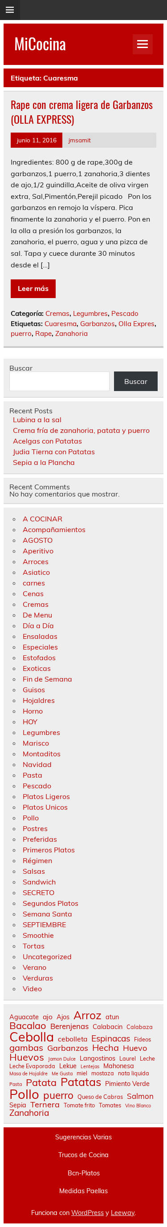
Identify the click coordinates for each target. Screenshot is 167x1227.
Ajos (63, 1017)
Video (32, 988)
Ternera (45, 1105)
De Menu (37, 614)
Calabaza (139, 1027)
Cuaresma (61, 323)
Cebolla (31, 1036)
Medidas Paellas (83, 1191)
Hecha (105, 1047)
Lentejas (90, 1066)
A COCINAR (42, 518)
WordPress (87, 1213)
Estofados (39, 657)
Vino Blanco (138, 1105)
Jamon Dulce (62, 1059)
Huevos (26, 1057)
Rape (43, 333)
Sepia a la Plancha (44, 462)
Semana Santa (47, 913)
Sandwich (39, 881)
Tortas (34, 945)
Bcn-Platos (84, 1173)
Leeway (122, 1213)
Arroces (36, 561)
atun (112, 1017)
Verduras (38, 977)
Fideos (142, 1039)
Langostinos (97, 1058)
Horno (33, 710)
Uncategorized (47, 956)
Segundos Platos (50, 903)
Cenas (33, 593)
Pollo (31, 817)
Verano (34, 967)
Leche (147, 1059)
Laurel (127, 1059)
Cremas (57, 313)
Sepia (17, 1105)
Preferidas (40, 839)
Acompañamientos (54, 529)
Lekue (68, 1066)
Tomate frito (79, 1105)
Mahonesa (118, 1066)
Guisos (34, 689)
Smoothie (38, 935)
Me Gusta (62, 1073)
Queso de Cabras (100, 1097)
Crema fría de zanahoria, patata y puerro (81, 430)
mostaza (102, 1073)
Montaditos (42, 753)
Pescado (124, 313)
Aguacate (24, 1017)
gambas (26, 1047)
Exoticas (37, 668)
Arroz (87, 1015)
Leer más (33, 288)
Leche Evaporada (32, 1066)
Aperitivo (38, 550)
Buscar (21, 367)
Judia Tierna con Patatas (54, 451)
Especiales (40, 646)
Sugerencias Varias (83, 1137)
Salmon (140, 1096)
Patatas (81, 1081)
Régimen (37, 860)
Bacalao (27, 1025)
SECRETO (38, 892)
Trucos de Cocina (83, 1155)
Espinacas (110, 1038)
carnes (34, 582)
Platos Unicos (45, 807)
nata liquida (133, 1073)
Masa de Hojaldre (28, 1073)
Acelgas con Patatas (47, 440)
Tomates (110, 1105)
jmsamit (80, 140)
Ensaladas (40, 636)
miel (82, 1073)
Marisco (36, 743)
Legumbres (90, 313)
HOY (30, 721)
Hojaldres (39, 700)
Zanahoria (71, 333)
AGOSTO (38, 540)
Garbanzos (97, 323)
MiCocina (40, 43)
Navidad (37, 764)
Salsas (34, 871)
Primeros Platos (49, 849)
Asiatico (36, 572)
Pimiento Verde (127, 1084)
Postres (35, 828)
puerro (21, 333)
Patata (41, 1082)
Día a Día (38, 625)
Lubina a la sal (37, 419)
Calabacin (107, 1027)
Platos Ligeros (46, 796)
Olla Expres (136, 323)
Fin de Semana (47, 678)
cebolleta (72, 1039)
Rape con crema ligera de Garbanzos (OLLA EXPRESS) (82, 111)
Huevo (135, 1048)
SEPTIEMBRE (44, 924)
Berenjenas (69, 1026)
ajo (48, 1017)
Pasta (32, 775)
